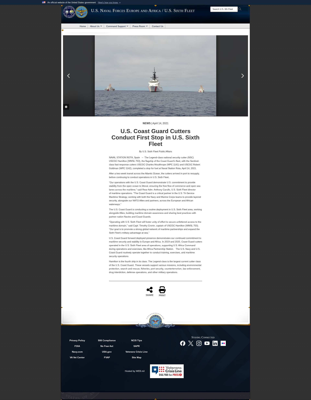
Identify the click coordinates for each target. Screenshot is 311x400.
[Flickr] (223, 343)
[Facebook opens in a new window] (182, 343)
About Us (94, 26)
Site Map (136, 357)
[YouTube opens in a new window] (207, 343)
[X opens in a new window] (190, 343)
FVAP (107, 357)
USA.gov (107, 351)
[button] (109, 2)
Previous (68, 76)
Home (83, 26)
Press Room (138, 26)
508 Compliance (107, 340)
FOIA (77, 346)
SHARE (149, 295)
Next (242, 76)
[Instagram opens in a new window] (199, 343)
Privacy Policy (77, 340)
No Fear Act (106, 346)
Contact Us (157, 26)
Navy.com (77, 351)
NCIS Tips (136, 340)
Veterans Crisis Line (137, 351)
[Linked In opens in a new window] (215, 343)
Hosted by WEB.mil (134, 371)
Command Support (116, 26)
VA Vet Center (77, 357)
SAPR (136, 346)
